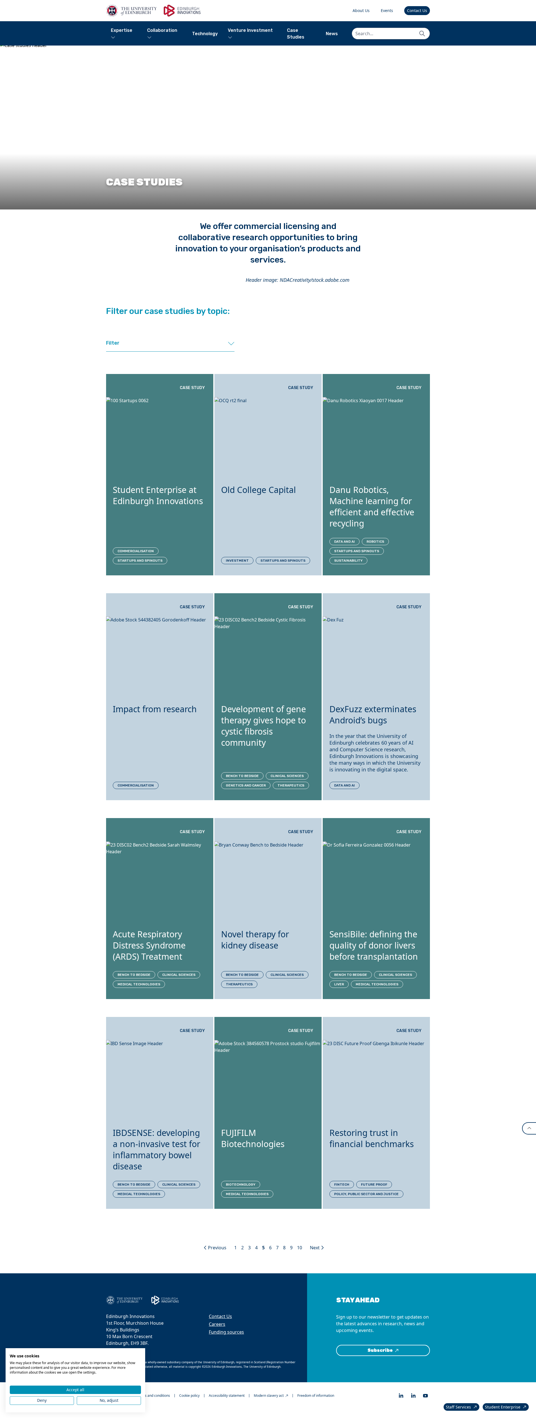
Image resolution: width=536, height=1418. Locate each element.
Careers (217, 1324)
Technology (205, 33)
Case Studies (295, 34)
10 (299, 1248)
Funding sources (226, 1332)
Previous (217, 1248)
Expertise (121, 30)
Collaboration (162, 30)
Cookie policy (189, 1395)
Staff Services (458, 1407)
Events (387, 10)
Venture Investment (250, 30)
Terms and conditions (153, 1395)
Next (315, 1248)
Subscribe (380, 1350)
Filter (112, 343)
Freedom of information (315, 1395)
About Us (361, 10)
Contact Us (417, 10)
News (332, 33)
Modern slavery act (269, 1395)
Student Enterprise (502, 1407)
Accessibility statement (227, 1395)
